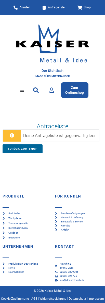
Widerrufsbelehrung (53, 298)
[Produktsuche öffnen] (36, 90)
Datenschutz (77, 298)
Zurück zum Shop (22, 148)
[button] (22, 90)
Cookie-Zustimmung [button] (15, 298)
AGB (34, 298)
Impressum (96, 298)
